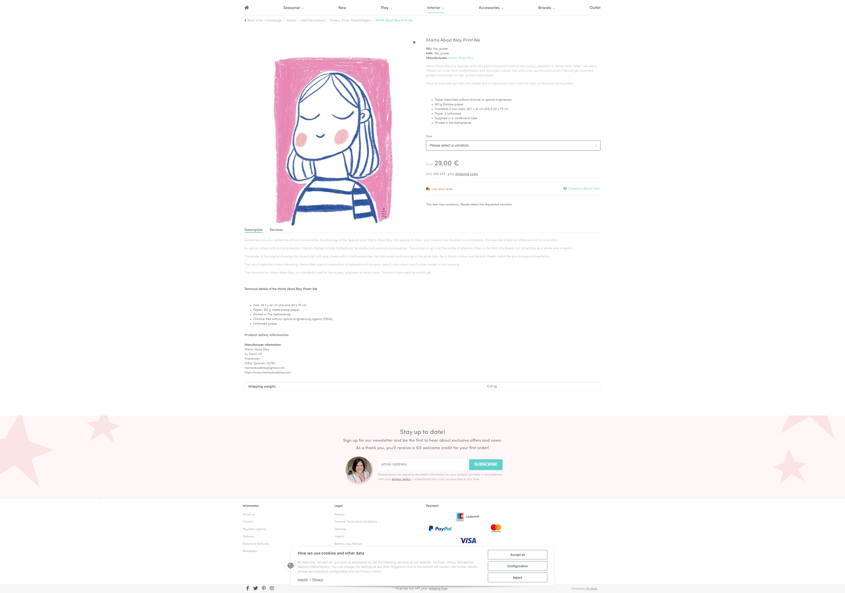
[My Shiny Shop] (246, 8)
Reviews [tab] (276, 230)
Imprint (303, 579)
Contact (248, 521)
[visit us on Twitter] (256, 589)
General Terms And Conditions (355, 521)
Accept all (517, 554)
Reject (517, 577)
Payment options (254, 529)
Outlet (595, 8)
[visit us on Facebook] (247, 589)
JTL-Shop (591, 589)
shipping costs (466, 174)
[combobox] (513, 146)
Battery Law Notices (348, 544)
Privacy (317, 579)
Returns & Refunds (256, 544)
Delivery (248, 536)
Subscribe (485, 464)
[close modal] (414, 43)
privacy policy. (401, 479)
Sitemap (340, 529)
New (342, 8)
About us (249, 514)
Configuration (517, 566)
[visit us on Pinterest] (264, 589)
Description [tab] (253, 230)
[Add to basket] (248, 35)
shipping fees (438, 588)
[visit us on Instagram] (272, 589)
